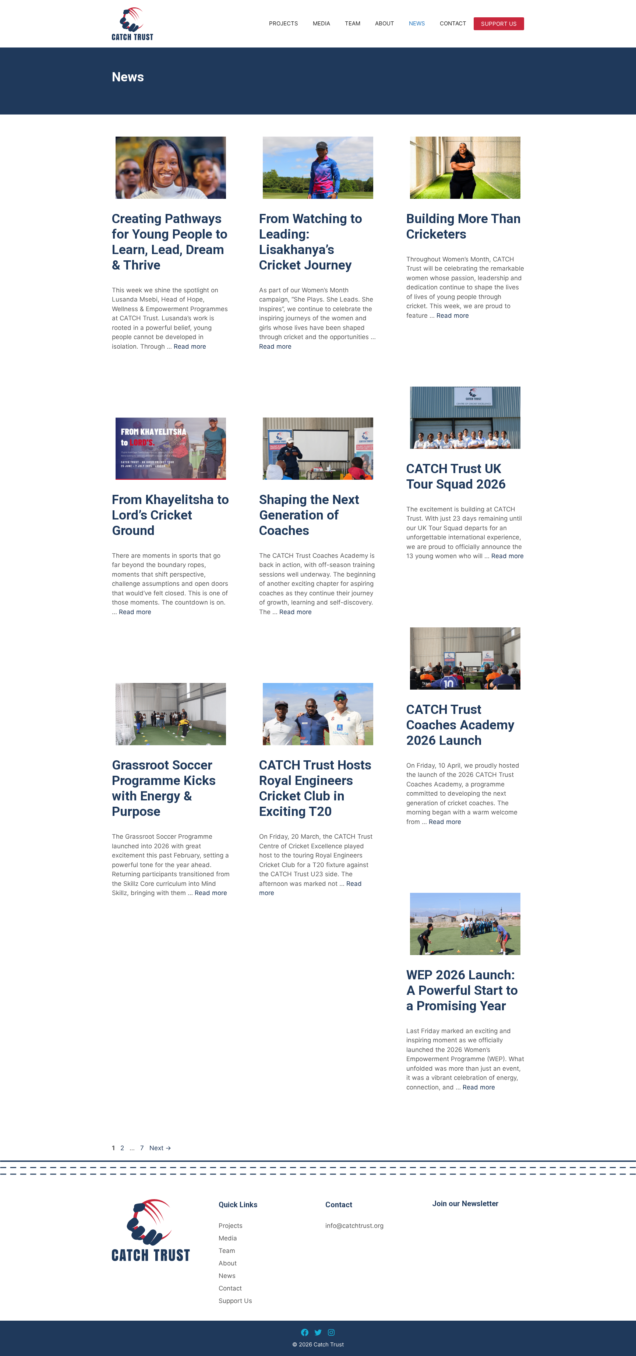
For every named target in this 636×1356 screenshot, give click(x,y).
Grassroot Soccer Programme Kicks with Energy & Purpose (164, 788)
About (384, 23)
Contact (453, 23)
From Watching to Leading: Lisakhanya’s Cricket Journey (310, 242)
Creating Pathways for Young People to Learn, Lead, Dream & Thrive (169, 242)
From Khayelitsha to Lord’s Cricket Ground (170, 515)
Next (160, 1148)
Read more (190, 346)
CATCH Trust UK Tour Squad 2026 (456, 476)
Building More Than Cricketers (463, 226)
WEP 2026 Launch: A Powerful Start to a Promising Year (462, 991)
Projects (283, 23)
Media (321, 23)
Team (352, 23)
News (417, 23)
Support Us (499, 23)
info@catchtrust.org (354, 1225)
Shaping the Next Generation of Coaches (309, 515)
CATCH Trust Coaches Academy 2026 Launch (460, 725)
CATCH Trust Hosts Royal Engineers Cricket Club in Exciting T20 (315, 788)
